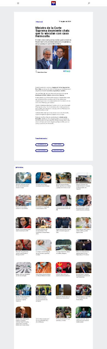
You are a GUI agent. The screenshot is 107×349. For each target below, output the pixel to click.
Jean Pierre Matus (58, 150)
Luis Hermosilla (42, 144)
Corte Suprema (41, 150)
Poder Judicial (57, 144)
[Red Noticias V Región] (18, 3)
